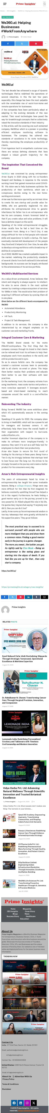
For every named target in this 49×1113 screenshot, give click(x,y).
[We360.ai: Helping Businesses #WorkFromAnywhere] (24, 62)
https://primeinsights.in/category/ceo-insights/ (22, 587)
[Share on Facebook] (8, 43)
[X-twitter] (34, 1103)
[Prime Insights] (24, 4)
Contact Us (7, 1042)
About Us (6, 1076)
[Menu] (4, 4)
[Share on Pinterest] (36, 43)
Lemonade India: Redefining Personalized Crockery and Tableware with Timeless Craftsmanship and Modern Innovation (21, 742)
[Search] (44, 4)
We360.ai (6, 174)
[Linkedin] (21, 1103)
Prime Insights (14, 37)
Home (2, 11)
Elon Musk (28, 548)
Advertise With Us (23, 1076)
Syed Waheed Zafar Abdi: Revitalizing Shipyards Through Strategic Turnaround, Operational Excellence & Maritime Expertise (24, 659)
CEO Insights (11, 11)
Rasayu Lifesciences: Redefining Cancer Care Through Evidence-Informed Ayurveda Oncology (31, 833)
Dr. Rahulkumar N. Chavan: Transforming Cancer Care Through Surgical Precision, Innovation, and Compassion (24, 700)
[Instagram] (27, 1103)
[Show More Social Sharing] (45, 43)
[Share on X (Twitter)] (22, 43)
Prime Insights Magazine (11, 934)
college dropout (24, 486)
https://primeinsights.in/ (28, 1111)
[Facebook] (14, 1103)
